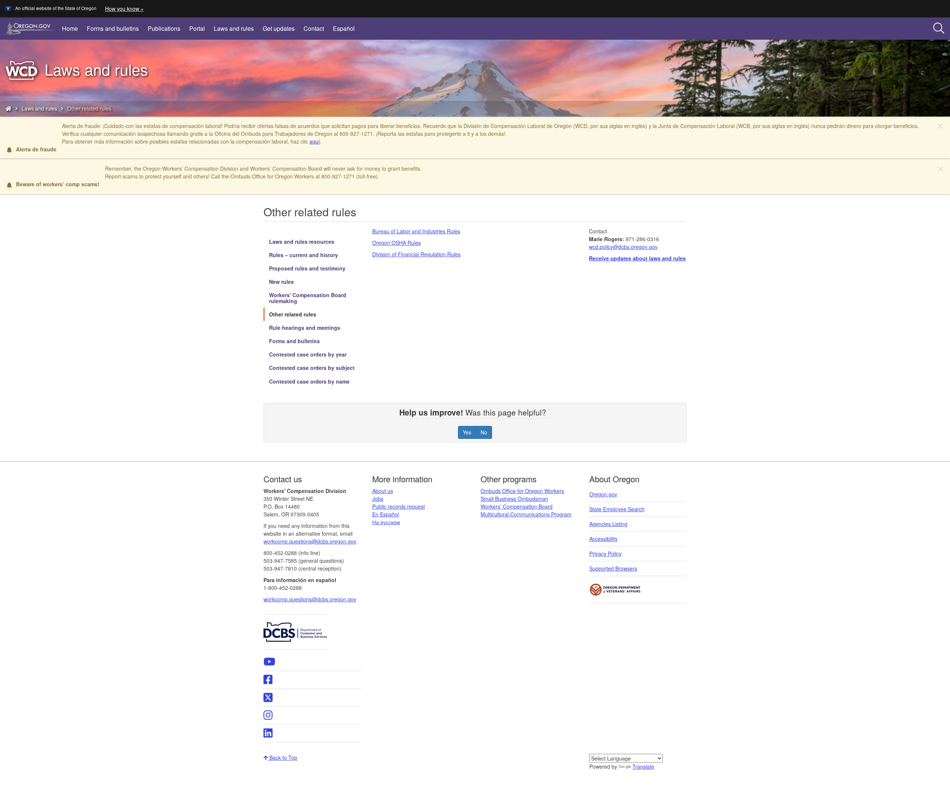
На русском (386, 522)
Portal (197, 28)
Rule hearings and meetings (304, 327)
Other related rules (292, 314)
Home (70, 28)
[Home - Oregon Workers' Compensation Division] (9, 108)
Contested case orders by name (309, 381)
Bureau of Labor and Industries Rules (416, 231)
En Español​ (385, 514)
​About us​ (382, 491)
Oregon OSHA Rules (396, 242)
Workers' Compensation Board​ (517, 506)
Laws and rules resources (301, 241)
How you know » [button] (124, 8)
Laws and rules (234, 28)
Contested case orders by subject (312, 367)
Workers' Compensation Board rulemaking (307, 298)
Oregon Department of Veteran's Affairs (615, 589)
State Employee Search (617, 509)
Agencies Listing (608, 524)
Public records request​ (398, 506)
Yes (467, 432)
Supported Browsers (613, 568)
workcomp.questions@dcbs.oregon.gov (309, 599)
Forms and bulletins (113, 28)
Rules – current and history (303, 255)
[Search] (939, 28)
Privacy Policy (605, 553)
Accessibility (603, 538)
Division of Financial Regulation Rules (416, 254)
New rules (281, 281)
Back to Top (282, 757)
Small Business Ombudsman (514, 498)
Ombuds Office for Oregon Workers (522, 491)
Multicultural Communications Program (526, 514)
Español (344, 28)
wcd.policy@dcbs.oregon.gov (623, 246)
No (484, 432)
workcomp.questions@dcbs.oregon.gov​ (309, 541)
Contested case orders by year (308, 354)
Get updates (279, 28)
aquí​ (314, 141)
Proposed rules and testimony (307, 268)
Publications (164, 28)
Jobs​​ (377, 498)
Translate (643, 766)
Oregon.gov (603, 494)
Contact (314, 28)
